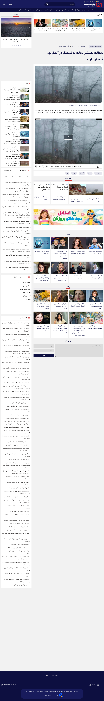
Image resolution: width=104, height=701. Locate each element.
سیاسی (84, 10)
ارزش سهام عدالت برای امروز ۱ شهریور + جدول (11, 91)
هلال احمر (98, 173)
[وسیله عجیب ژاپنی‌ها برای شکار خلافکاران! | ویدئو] (24, 164)
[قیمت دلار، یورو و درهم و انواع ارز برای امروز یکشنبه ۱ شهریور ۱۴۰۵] (24, 97)
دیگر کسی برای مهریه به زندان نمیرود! (19, 511)
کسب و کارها (22, 10)
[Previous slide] (3, 28)
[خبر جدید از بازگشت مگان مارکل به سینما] (77, 268)
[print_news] (46, 166)
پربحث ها (6, 170)
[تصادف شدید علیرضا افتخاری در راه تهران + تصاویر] (42, 23)
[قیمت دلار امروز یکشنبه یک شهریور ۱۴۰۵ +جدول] (60, 23)
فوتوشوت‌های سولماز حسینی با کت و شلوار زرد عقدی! (95, 306)
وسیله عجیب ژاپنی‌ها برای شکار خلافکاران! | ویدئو (13, 165)
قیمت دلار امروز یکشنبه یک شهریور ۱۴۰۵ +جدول (60, 30)
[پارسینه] (92, 4)
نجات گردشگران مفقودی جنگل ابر (93, 200)
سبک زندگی (39, 10)
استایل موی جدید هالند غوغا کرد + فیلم (95, 252)
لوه (67, 173)
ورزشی (58, 10)
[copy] (98, 167)
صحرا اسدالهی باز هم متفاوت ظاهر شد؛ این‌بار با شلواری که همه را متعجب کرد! (60, 329)
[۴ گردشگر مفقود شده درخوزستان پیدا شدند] (59, 188)
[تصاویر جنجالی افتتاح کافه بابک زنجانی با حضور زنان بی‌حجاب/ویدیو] (24, 156)
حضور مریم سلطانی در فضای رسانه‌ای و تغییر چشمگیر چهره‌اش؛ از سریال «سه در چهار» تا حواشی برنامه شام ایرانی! (77, 331)
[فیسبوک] (43, 166)
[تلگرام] (39, 166)
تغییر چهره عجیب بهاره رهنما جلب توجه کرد (96, 277)
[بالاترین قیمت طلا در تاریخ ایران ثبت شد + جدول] (24, 119)
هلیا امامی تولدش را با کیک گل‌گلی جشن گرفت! (78, 305)
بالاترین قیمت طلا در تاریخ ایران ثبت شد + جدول (12, 120)
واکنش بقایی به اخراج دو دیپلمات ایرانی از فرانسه (16, 520)
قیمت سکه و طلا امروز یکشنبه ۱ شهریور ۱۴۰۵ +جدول (77, 30)
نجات (74, 173)
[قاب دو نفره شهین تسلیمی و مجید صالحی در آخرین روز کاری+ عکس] (59, 268)
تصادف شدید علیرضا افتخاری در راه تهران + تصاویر (42, 30)
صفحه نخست (99, 10)
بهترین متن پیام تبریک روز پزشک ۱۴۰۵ (94, 30)
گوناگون (99, 15)
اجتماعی (70, 10)
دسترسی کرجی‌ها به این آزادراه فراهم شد (18, 585)
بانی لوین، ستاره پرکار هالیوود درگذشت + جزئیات (16, 427)
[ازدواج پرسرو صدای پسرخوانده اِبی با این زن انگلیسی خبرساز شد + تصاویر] (59, 243)
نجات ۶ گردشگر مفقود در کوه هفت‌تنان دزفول (76, 200)
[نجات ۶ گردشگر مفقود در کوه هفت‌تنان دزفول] (77, 189)
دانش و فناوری (49, 10)
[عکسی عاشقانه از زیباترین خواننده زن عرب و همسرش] (77, 243)
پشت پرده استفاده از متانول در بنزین (19, 524)
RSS (4, 4)
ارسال (44, 355)
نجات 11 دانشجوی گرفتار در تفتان (40, 198)
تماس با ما (9, 4)
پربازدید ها (23, 170)
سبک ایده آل (26, 286)
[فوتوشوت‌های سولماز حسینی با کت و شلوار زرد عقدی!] (94, 296)
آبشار (89, 173)
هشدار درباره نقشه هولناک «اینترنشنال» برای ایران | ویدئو (11, 142)
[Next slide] (29, 28)
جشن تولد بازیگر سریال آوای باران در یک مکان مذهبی (60, 306)
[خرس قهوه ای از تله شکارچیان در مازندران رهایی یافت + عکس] (24, 127)
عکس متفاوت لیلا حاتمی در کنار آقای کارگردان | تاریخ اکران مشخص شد (42, 278)
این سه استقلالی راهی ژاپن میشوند (20, 545)
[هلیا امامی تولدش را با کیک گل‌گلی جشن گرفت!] (77, 296)
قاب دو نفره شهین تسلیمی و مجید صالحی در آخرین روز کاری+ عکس (60, 278)
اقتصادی (91, 10)
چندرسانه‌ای (31, 10)
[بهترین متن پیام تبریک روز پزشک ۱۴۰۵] (94, 23)
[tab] (20, 45)
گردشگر (82, 173)
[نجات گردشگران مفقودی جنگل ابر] (94, 189)
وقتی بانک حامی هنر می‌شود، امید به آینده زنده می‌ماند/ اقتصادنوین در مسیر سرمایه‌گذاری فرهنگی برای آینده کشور (16, 465)
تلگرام (93, 685)
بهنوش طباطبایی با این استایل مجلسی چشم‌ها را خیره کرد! (42, 328)
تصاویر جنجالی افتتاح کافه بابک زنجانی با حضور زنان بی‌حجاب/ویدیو (12, 157)
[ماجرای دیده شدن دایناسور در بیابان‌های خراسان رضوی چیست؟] (24, 149)
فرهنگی (64, 10)
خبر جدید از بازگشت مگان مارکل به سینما (78, 277)
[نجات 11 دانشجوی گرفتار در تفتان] (42, 188)
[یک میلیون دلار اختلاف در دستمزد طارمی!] (24, 105)
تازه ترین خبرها (26, 296)
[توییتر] (36, 166)
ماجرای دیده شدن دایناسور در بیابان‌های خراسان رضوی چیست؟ (11, 150)
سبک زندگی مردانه (25, 289)
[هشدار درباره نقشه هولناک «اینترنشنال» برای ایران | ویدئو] (24, 142)
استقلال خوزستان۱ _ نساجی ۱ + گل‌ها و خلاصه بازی (16, 383)
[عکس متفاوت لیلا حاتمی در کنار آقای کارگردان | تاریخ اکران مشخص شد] (42, 268)
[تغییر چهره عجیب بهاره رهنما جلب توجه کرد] (94, 268)
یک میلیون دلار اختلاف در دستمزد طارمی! (13, 106)
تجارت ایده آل (26, 293)
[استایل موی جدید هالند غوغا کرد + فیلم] (94, 243)
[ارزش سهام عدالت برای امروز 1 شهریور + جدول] (24, 90)
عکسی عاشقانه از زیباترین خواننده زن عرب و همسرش (77, 252)
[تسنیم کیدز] (68, 218)
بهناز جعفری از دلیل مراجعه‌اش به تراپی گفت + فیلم (16, 368)
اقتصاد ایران (26, 283)
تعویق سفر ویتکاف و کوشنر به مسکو (19, 415)
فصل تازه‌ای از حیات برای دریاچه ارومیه (19, 488)
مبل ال (28, 299)
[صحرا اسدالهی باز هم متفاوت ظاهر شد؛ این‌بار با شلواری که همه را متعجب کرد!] (59, 318)
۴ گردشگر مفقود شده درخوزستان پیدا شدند (59, 198)
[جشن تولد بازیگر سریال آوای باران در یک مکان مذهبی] (59, 296)
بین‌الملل (77, 10)
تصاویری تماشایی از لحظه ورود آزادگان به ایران (15, 41)
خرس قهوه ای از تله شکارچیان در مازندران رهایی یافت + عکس (12, 128)
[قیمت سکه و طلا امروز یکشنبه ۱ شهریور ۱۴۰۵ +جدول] (77, 23)
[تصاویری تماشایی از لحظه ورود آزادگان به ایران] (16, 27)
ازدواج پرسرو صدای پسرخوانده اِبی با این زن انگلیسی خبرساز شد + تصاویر (60, 254)
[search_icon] (47, 4)
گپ (101, 685)
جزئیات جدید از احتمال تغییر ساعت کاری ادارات (17, 445)
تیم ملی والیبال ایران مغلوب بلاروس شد (18, 403)
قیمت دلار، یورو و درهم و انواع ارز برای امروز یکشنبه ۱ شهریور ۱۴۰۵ (12, 98)
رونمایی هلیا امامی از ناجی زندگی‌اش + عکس (18, 406)
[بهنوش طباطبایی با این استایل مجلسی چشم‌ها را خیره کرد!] (42, 318)
